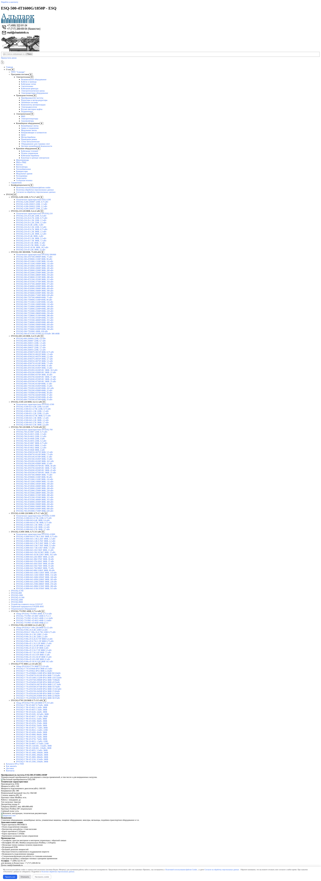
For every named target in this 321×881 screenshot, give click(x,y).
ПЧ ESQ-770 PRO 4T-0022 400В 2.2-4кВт (33, 620)
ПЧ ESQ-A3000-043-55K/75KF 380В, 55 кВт (35, 566)
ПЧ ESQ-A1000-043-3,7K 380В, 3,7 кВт (33, 529)
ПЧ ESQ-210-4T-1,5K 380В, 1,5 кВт (31, 232)
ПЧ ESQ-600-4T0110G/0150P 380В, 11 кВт (34, 366)
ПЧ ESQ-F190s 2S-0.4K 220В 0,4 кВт (32, 630)
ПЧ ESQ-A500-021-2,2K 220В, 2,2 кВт (32, 413)
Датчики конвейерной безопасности (36, 146)
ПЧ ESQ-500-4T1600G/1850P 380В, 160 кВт (34, 266)
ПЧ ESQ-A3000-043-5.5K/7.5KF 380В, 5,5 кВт (35, 545)
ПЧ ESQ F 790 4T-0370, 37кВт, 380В (31, 723)
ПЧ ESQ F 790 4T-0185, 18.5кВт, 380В (32, 714)
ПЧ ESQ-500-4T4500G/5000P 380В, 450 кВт (34, 288)
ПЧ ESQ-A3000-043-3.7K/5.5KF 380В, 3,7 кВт (35, 543)
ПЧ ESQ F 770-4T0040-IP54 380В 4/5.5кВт (34, 669)
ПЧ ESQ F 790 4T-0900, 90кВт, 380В (31, 734)
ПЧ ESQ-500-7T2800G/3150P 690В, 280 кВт (34, 315)
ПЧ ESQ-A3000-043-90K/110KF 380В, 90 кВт (35, 570)
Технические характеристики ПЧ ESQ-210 (34, 213)
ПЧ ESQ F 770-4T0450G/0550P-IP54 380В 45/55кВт (38, 682)
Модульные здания (24, 174)
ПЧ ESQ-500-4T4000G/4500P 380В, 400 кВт (34, 286)
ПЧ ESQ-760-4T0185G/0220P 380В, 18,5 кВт (35, 461)
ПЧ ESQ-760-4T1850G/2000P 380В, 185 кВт (34, 486)
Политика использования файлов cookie (33, 187)
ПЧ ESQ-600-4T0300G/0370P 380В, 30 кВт (34, 375)
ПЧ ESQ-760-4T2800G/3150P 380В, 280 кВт (34, 495)
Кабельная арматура (29, 88)
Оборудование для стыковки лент (35, 144)
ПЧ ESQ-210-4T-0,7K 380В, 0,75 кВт (31, 229)
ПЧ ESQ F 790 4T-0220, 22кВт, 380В (31, 712)
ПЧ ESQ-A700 (17, 591)
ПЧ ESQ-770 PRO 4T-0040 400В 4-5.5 (32, 623)
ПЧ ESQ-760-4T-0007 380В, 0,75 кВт (31, 443)
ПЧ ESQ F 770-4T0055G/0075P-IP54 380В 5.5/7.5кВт (38, 684)
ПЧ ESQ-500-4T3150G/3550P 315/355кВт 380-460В (38, 334)
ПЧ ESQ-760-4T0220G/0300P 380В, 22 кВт (34, 463)
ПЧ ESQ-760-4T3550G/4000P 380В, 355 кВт (34, 500)
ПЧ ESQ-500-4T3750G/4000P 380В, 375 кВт (34, 284)
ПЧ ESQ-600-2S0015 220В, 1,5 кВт (31, 343)
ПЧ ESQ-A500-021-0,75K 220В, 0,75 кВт (33, 409)
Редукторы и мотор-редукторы (34, 100)
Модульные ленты (29, 130)
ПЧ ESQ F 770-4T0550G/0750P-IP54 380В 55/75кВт (38, 687)
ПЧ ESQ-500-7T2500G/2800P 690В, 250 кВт (34, 313)
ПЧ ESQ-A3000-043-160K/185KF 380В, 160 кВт (36, 577)
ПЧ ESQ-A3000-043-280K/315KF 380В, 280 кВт (36, 586)
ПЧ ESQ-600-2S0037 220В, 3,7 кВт (31, 347)
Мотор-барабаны (28, 137)
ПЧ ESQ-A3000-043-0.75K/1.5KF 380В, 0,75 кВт (36, 536)
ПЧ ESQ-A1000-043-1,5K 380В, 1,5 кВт (33, 525)
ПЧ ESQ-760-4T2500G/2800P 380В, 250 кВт (34, 493)
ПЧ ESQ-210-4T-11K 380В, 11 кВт (30, 243)
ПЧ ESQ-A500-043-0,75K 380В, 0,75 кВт (33, 416)
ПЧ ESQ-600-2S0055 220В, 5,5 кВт (31, 350)
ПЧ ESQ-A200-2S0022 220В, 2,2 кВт (31, 206)
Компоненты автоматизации (33, 105)
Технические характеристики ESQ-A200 (33, 200)
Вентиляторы (22, 167)
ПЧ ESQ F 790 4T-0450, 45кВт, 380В (31, 732)
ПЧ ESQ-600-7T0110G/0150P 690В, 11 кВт (34, 384)
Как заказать (11, 766)
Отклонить (25, 877)
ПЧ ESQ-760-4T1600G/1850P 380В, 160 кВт (34, 484)
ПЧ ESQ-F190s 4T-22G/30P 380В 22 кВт (33, 659)
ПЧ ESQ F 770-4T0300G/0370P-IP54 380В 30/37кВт (38, 698)
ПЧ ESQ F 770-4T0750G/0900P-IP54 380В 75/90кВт (38, 680)
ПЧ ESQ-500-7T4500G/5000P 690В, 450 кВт (34, 324)
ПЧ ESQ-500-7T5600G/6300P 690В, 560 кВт (34, 329)
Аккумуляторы (27, 121)
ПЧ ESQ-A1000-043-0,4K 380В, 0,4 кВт (33, 520)
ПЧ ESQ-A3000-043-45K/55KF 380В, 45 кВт (35, 564)
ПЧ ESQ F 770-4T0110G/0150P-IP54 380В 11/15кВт (38, 693)
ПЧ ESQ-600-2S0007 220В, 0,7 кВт (31, 341)
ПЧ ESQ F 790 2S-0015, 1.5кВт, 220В (32, 741)
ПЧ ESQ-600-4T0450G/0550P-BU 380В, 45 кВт (36, 379)
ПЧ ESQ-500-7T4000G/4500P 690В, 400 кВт (34, 322)
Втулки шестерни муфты (31, 109)
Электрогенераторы (29, 119)
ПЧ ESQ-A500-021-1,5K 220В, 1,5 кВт (32, 411)
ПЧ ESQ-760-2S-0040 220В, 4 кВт (30, 439)
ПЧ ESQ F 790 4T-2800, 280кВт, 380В (32, 757)
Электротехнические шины (33, 91)
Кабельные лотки (28, 84)
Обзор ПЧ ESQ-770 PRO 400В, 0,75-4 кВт (34, 614)
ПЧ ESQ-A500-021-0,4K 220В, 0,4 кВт (32, 407)
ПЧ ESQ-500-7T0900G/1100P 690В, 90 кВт (34, 300)
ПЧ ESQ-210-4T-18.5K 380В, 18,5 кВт (32, 247)
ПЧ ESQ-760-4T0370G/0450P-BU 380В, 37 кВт (36, 468)
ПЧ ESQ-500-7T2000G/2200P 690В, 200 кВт (34, 309)
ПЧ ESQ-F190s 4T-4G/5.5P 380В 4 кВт (32, 648)
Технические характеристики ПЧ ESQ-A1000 (35, 516)
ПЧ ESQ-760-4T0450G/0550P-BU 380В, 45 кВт (36, 470)
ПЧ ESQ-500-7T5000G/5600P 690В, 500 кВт (34, 327)
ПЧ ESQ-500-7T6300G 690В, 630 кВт (32, 331)
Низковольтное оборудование (33, 79)
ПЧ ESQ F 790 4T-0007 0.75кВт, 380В (32, 705)
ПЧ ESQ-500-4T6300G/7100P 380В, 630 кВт (34, 295)
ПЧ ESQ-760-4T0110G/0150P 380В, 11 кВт (34, 457)
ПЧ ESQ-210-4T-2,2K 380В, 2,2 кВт (31, 234)
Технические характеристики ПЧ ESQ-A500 (35, 404)
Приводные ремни (29, 139)
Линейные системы (29, 102)
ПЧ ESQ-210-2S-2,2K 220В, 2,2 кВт (31, 222)
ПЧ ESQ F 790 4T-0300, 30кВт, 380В (31, 721)
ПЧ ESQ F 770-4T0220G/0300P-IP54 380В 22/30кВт (38, 696)
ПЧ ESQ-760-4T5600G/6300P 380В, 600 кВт (34, 509)
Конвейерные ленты (29, 126)
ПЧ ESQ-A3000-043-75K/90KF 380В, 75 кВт (35, 568)
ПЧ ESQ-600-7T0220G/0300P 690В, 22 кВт (34, 390)
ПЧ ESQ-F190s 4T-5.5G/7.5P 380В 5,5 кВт (34, 650)
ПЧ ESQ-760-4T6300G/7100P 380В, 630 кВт (34, 511)
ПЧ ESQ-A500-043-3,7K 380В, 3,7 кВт (32, 422)
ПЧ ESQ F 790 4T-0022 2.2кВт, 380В (31, 707)
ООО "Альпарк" (18, 72)
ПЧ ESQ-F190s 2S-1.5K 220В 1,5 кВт (32, 634)
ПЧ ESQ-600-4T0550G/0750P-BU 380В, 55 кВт (36, 381)
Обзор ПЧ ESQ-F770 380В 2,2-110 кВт (32, 666)
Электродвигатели (29, 107)
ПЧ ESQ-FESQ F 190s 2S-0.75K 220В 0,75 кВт (36, 632)
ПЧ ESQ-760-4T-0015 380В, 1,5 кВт (31, 445)
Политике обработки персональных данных (57, 872)
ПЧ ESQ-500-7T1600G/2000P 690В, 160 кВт (34, 306)
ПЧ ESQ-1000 (17, 595)
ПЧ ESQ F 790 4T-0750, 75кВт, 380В (31, 739)
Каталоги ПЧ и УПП (15, 764)
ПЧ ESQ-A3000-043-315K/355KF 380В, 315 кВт (36, 588)
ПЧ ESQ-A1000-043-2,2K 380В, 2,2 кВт (33, 527)
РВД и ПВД (21, 162)
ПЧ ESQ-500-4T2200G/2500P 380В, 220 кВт (34, 273)
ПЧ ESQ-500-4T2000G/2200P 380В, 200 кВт (34, 270)
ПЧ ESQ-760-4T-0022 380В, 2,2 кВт (31, 448)
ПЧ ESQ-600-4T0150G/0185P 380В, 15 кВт (34, 368)
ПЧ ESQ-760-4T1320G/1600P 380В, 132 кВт (34, 481)
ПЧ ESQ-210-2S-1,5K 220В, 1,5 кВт (31, 220)
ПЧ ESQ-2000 (17, 600)
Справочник (16, 183)
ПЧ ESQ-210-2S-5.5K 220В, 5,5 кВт (31, 227)
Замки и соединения (29, 128)
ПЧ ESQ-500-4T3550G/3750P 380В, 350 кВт (34, 282)
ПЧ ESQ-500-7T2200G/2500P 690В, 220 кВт (34, 311)
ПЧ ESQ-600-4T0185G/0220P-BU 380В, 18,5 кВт (37, 370)
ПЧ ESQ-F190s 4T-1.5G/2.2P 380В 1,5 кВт (34, 643)
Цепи (23, 135)
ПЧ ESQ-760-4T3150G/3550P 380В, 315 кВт (34, 497)
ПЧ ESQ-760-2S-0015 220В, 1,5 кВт (31, 434)
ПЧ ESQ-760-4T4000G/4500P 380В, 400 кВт (34, 502)
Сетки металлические (30, 142)
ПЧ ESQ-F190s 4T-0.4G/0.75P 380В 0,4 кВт (34, 639)
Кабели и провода (28, 82)
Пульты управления (29, 153)
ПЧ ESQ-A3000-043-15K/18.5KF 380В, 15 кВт (35, 552)
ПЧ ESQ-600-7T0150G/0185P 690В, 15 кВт (34, 386)
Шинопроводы (22, 160)
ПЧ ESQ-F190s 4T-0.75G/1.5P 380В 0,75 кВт (35, 641)
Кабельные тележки (29, 151)
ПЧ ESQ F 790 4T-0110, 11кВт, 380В (31, 719)
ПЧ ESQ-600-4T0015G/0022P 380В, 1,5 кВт (34, 354)
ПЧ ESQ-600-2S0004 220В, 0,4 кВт (31, 338)
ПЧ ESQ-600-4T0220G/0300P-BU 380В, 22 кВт (36, 372)
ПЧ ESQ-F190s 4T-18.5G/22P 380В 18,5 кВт (34, 661)
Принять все (10, 877)
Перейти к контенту (9, 2)
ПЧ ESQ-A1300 (17, 597)
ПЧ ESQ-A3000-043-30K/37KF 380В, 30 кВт (35, 559)
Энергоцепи (21, 178)
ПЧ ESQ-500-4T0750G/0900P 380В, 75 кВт (34, 257)
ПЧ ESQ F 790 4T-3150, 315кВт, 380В (32, 759)
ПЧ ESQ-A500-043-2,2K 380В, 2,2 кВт (32, 420)
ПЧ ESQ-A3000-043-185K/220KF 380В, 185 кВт (36, 579)
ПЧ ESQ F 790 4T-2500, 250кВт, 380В (32, 762)
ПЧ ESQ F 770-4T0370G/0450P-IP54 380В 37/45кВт (38, 691)
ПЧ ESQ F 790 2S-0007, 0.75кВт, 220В (32, 743)
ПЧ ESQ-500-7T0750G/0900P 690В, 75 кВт (34, 297)
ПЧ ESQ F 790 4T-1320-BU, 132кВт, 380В (34, 746)
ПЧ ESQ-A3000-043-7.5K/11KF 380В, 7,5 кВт (35, 548)
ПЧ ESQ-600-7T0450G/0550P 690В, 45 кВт (34, 397)
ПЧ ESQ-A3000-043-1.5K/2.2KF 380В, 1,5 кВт (35, 539)
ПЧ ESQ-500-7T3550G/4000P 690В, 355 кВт (34, 320)
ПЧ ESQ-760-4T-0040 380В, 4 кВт (30, 450)
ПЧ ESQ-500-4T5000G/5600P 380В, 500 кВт (34, 291)
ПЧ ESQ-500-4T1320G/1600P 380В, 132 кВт (34, 264)
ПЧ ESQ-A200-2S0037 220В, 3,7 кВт (31, 209)
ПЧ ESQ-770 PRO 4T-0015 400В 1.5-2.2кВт (34, 618)
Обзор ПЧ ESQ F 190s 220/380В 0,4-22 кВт (34, 628)
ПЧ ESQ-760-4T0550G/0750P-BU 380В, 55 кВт (36, 472)
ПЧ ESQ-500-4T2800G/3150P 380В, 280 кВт (34, 277)
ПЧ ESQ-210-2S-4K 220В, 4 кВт (29, 225)
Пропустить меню (9, 58)
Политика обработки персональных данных (35, 190)
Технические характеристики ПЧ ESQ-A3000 (35, 534)
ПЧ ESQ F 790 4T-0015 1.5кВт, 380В (31, 710)
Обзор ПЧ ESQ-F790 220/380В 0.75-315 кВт (35, 703)
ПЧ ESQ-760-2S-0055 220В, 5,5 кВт (31, 441)
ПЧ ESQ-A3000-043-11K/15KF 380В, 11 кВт (35, 550)
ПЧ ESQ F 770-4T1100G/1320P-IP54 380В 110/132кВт (39, 678)
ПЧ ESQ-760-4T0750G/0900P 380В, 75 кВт (34, 475)
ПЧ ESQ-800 (16, 593)
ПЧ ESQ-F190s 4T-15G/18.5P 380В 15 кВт (34, 657)
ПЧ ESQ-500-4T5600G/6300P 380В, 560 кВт (34, 293)
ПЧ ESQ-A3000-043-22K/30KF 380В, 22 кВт (35, 557)
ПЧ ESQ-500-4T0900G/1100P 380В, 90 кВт (34, 259)
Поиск (29, 54)
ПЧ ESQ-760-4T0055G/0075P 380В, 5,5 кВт (34, 452)
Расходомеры (21, 176)
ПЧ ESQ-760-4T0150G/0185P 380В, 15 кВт (34, 459)
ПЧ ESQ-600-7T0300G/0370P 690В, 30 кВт (34, 393)
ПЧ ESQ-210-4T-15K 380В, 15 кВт (30, 245)
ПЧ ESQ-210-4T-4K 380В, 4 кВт (29, 236)
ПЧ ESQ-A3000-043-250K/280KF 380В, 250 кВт (36, 584)
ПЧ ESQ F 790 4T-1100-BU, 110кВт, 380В (33, 748)
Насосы (19, 165)
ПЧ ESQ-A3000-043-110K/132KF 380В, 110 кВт (36, 573)
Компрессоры (22, 171)
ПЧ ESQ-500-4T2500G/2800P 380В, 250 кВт (34, 275)
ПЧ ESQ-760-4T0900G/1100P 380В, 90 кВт (34, 477)
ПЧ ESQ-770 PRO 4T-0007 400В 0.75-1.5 (33, 616)
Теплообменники (23, 169)
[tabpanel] (160, 776)
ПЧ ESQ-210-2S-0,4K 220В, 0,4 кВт (31, 216)
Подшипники (27, 111)
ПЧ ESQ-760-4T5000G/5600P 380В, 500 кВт (34, 506)
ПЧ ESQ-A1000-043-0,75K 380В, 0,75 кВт (34, 522)
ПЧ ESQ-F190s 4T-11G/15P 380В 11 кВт (33, 655)
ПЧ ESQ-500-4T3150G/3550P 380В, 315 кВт (34, 279)
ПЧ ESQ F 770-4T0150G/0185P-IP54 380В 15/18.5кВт (38, 689)
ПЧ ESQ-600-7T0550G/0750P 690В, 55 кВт (34, 399)
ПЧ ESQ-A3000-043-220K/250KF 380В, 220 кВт (36, 582)
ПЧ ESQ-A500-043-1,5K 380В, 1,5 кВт (32, 418)
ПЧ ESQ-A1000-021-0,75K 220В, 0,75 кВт (34, 518)
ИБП (23, 116)
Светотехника (27, 86)
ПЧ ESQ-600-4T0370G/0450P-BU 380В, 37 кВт (36, 377)
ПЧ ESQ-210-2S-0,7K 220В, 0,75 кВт (31, 218)
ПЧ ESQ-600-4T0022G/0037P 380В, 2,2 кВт (34, 356)
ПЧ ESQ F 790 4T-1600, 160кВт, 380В (32, 753)
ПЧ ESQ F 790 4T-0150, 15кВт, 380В (31, 737)
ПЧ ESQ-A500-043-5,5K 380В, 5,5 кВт (32, 425)
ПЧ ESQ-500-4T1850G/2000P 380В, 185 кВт (34, 268)
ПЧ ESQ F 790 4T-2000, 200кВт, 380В (32, 755)
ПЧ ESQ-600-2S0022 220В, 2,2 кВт (31, 345)
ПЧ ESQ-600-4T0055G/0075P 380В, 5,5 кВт (34, 361)
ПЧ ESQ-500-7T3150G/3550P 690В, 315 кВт (34, 318)
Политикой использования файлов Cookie (181, 870)
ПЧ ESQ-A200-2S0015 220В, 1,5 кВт (31, 204)
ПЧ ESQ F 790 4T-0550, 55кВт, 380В (31, 725)
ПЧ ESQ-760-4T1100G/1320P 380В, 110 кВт (34, 479)
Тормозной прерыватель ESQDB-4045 (27, 606)
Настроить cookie (42, 877)
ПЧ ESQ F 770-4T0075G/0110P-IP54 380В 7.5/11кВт (38, 675)
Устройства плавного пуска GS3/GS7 (27, 604)
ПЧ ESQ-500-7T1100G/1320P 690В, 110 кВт (34, 302)
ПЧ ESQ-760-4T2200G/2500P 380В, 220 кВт (34, 491)
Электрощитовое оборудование (34, 93)
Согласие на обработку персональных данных (36, 192)
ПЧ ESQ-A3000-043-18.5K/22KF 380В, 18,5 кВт (36, 554)
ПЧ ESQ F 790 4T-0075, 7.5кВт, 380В (32, 728)
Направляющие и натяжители (34, 133)
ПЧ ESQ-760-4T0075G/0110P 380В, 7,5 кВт (34, 454)
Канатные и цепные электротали (35, 158)
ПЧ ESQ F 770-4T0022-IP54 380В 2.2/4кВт (34, 671)
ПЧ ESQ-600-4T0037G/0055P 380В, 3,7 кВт (34, 359)
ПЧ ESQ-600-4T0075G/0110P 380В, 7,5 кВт (34, 363)
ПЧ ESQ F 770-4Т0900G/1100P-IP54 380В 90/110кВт (38, 673)
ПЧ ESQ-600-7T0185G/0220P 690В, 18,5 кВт (35, 388)
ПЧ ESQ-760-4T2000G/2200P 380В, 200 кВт (34, 488)
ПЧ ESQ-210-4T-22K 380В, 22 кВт (30, 250)
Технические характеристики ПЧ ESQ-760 (34, 430)
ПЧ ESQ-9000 (17, 602)
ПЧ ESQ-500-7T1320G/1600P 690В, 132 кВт (34, 304)
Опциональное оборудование (23, 609)
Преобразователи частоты (32, 98)
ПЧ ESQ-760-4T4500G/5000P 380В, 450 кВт (34, 504)
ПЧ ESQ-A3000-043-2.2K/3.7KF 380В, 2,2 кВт (35, 541)
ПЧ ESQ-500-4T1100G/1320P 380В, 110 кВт (34, 261)
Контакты (10, 771)
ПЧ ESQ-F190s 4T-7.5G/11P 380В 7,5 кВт (33, 652)
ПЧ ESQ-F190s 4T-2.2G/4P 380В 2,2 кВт (33, 646)
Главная (9, 67)
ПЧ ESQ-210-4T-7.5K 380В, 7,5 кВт (31, 241)
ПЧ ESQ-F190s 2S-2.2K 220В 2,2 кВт (32, 637)
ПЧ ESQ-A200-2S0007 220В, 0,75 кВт (32, 202)
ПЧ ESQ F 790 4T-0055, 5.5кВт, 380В (32, 750)
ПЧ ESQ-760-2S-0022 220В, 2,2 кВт (31, 436)
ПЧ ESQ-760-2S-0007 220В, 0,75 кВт (31, 432)
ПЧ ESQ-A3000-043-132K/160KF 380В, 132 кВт (36, 575)
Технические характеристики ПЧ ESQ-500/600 (36, 254)
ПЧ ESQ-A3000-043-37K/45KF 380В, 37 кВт (35, 561)
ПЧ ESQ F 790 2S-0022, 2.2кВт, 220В (32, 730)
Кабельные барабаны (30, 155)
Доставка (10, 768)
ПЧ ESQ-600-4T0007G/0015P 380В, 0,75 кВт (35, 352)
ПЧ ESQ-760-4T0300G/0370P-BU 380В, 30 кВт (36, 466)
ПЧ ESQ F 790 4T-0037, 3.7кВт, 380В (32, 716)
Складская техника (24, 180)
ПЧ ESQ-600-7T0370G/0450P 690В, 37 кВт (34, 395)
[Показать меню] (2, 60)
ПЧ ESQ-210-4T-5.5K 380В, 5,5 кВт (31, 238)
